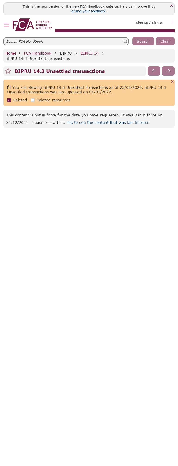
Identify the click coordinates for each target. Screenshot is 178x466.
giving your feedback (88, 11)
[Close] (171, 5)
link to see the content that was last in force (108, 122)
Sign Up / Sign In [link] (149, 22)
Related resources (53, 100)
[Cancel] (172, 82)
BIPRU (66, 53)
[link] (32, 24)
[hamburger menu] (6, 25)
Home (10, 53)
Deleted (20, 100)
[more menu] (172, 22)
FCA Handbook (37, 53)
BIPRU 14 (89, 53)
